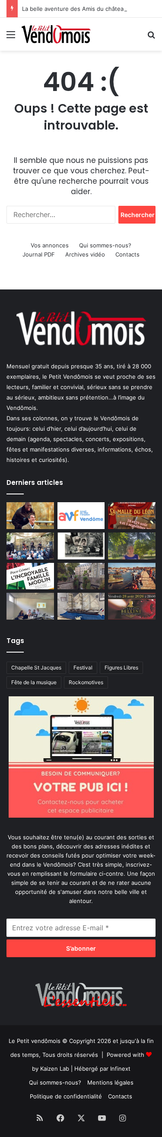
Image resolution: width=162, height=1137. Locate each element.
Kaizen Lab (54, 1068)
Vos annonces (50, 245)
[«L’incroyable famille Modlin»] (30, 576)
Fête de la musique (34, 682)
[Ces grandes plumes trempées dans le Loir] (81, 576)
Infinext (120, 1068)
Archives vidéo (85, 254)
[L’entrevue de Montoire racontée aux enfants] (132, 546)
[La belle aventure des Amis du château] (30, 546)
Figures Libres (121, 667)
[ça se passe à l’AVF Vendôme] (81, 515)
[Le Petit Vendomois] (56, 34)
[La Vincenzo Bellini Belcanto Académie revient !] (132, 606)
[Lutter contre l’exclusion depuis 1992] (30, 606)
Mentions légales (110, 1082)
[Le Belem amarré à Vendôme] (81, 606)
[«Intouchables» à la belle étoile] (30, 515)
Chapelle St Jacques (36, 667)
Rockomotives (86, 682)
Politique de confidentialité (66, 1096)
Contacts (127, 254)
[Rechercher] (151, 37)
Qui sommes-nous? (105, 245)
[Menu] (10, 37)
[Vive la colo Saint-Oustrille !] (132, 576)
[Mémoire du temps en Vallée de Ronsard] (132, 515)
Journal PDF (38, 254)
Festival (82, 667)
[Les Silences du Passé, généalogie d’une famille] (81, 546)
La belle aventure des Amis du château (74, 8)
